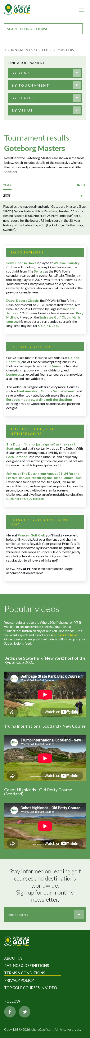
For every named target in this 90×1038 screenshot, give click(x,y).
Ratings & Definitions (26, 965)
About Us (13, 958)
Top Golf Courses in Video (30, 987)
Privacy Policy (19, 980)
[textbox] (20, 72)
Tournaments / (19, 50)
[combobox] (41, 73)
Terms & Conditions (24, 972)
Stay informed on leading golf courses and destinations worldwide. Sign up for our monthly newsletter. (45, 885)
